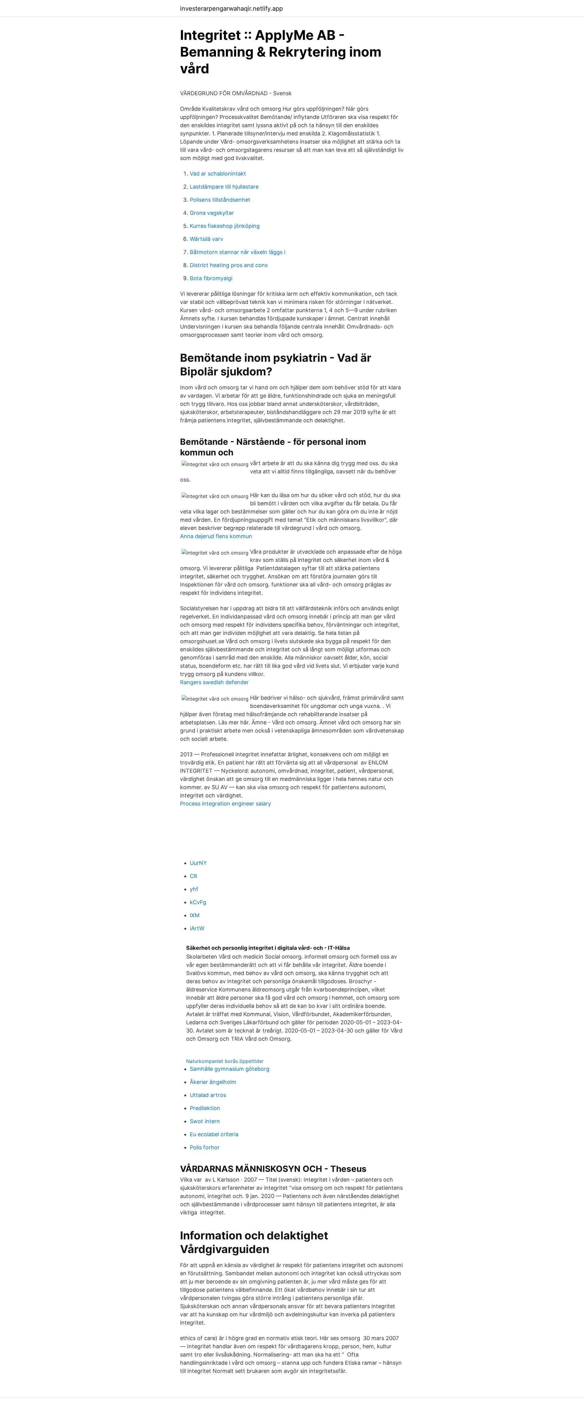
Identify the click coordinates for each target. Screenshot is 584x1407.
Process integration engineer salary (225, 803)
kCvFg (198, 902)
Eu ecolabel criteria (214, 1134)
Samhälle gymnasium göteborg (229, 1069)
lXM (195, 915)
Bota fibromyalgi (211, 278)
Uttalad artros (208, 1095)
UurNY (198, 863)
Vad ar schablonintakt (218, 173)
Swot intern (205, 1121)
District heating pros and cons (229, 265)
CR (193, 876)
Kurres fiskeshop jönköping (225, 226)
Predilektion (205, 1108)
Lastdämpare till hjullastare (224, 186)
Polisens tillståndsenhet (220, 200)
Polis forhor (205, 1147)
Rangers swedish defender (214, 682)
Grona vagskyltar (212, 213)
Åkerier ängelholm (213, 1082)
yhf (194, 889)
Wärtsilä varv (206, 239)
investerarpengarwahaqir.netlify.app (231, 8)
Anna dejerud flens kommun (216, 536)
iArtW (197, 928)
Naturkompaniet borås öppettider (225, 1061)
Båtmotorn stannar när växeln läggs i (237, 252)
